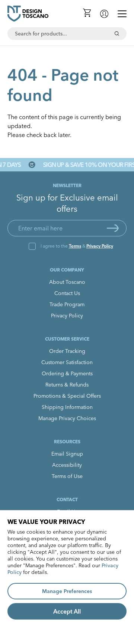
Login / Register (104, 13)
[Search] (116, 33)
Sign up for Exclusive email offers (67, 203)
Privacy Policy (99, 246)
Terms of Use (67, 476)
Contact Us (67, 293)
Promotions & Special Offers (67, 395)
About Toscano (67, 282)
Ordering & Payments (67, 373)
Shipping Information (67, 407)
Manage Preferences (67, 591)
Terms (75, 246)
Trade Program (67, 304)
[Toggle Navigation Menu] (122, 13)
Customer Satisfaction (67, 362)
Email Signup (67, 453)
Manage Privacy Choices (67, 418)
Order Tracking (67, 351)
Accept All (67, 611)
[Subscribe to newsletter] (113, 228)
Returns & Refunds (67, 384)
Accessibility (67, 465)
